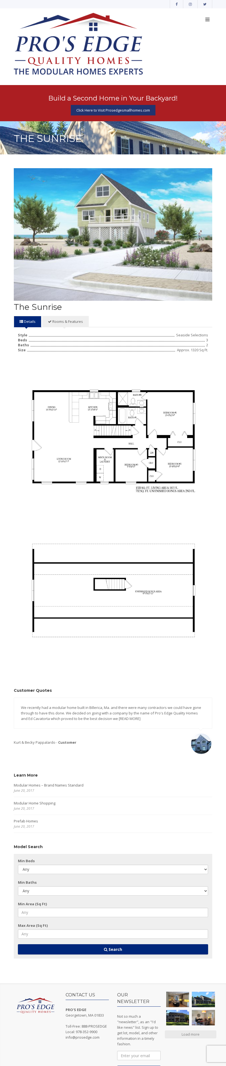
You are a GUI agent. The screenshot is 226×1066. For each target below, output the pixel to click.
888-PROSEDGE (94, 1026)
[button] (177, 999)
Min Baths (27, 882)
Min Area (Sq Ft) (32, 903)
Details (29, 321)
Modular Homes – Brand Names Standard (49, 785)
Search (114, 949)
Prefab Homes (26, 821)
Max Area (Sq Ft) (33, 925)
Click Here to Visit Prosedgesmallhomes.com (113, 110)
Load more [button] (191, 1034)
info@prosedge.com (82, 1037)
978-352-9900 (86, 1031)
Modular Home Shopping (34, 803)
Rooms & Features (67, 321)
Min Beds (26, 860)
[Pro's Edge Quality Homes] (78, 44)
